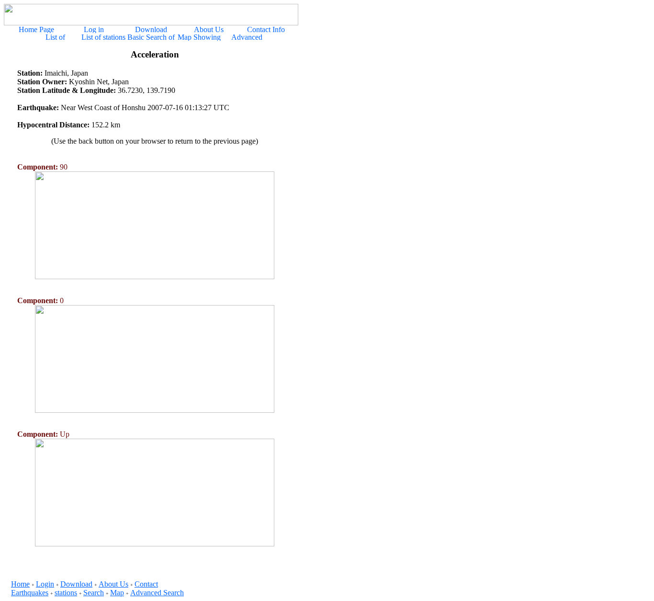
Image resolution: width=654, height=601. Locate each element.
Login (45, 584)
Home (20, 584)
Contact (146, 584)
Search (93, 593)
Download (76, 584)
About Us (113, 584)
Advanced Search (157, 593)
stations (66, 593)
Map (117, 593)
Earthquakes (29, 593)
